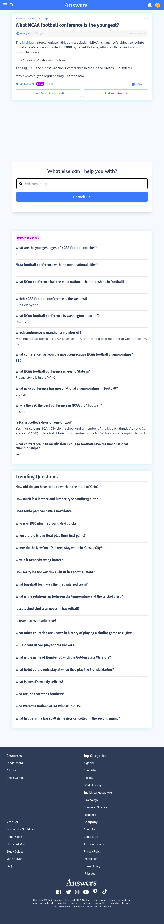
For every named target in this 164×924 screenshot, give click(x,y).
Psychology (91, 800)
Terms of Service (94, 844)
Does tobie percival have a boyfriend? (44, 511)
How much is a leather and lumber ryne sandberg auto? (57, 499)
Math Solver (14, 859)
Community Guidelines (20, 829)
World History (92, 785)
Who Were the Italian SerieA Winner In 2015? (48, 706)
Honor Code (14, 837)
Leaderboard (14, 763)
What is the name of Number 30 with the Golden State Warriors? (63, 657)
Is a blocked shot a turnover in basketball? (48, 608)
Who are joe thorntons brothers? (40, 694)
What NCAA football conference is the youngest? (67, 25)
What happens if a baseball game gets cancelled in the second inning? (68, 718)
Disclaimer (90, 859)
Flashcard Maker (17, 844)
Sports (31, 18)
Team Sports (45, 18)
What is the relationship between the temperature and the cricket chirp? (69, 596)
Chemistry (90, 770)
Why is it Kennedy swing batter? (39, 560)
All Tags (11, 770)
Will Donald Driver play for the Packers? (45, 645)
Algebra (89, 763)
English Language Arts (98, 792)
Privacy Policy (92, 851)
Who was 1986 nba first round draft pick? (46, 523)
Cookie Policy (92, 866)
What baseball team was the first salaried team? (52, 584)
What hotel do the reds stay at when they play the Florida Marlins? (65, 669)
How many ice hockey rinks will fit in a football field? (55, 572)
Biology (88, 778)
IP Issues (89, 873)
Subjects (20, 18)
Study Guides (14, 851)
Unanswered (14, 778)
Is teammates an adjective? (36, 621)
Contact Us (91, 837)
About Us (90, 829)
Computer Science (95, 807)
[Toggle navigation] (5, 5)
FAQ (9, 866)
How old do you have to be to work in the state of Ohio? (57, 487)
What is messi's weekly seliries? (39, 682)
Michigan (29, 42)
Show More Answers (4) (48, 93)
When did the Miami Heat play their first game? (51, 535)
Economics (90, 815)
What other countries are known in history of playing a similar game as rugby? (74, 633)
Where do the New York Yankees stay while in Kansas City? (59, 548)
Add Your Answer (116, 93)
